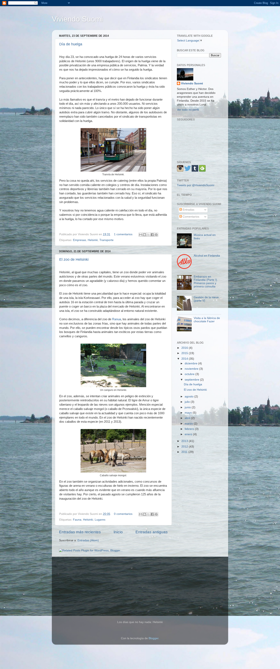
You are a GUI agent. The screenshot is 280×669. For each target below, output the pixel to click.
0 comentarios (123, 513)
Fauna (77, 519)
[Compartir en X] (148, 235)
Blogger (153, 638)
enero (189, 434)
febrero (190, 428)
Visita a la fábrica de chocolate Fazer (207, 320)
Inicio (118, 532)
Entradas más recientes (80, 532)
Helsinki (93, 240)
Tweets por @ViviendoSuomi (195, 185)
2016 (185, 347)
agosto (189, 396)
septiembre (192, 379)
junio (188, 407)
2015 (185, 353)
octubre (190, 374)
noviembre (192, 368)
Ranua (116, 319)
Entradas (188, 209)
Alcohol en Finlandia (207, 255)
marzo (189, 423)
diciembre (191, 363)
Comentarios (190, 216)
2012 (185, 446)
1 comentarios (123, 234)
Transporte (106, 240)
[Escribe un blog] (144, 235)
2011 (184, 451)
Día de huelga (70, 44)
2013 (185, 441)
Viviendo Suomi (77, 19)
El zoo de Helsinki (74, 259)
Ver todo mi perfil (188, 109)
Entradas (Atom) (88, 540)
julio (188, 401)
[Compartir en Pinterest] (156, 235)
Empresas (79, 240)
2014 (185, 358)
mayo (189, 412)
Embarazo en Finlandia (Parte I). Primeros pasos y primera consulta (206, 281)
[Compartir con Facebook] (152, 235)
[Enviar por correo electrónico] (141, 235)
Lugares (100, 519)
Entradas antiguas (151, 532)
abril (188, 418)
